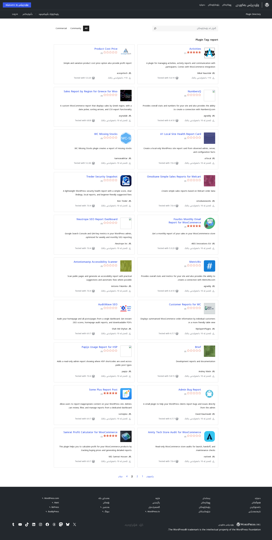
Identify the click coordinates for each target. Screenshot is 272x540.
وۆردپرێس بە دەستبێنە (17, 5)
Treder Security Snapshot (101, 176)
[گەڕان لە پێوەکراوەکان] (155, 28)
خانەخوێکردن (255, 507)
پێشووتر (150, 476)
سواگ (105, 512)
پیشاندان (206, 498)
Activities (195, 49)
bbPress (54, 507)
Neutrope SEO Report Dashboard (96, 219)
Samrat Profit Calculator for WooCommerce (90, 432)
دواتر (120, 476)
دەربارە (258, 498)
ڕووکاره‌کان (205, 503)
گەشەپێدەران (154, 507)
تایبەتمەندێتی (254, 512)
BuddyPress (52, 512)
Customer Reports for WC (185, 304)
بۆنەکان (106, 503)
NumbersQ (194, 91)
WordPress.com (50, 498)
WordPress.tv (152, 512)
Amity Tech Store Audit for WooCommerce (174, 432)
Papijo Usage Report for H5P (99, 347)
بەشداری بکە (103, 498)
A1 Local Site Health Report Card (180, 134)
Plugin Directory (253, 14)
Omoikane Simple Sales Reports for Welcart (174, 176)
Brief (198, 347)
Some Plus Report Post (103, 389)
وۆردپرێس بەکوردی (226, 525)
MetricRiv (195, 262)
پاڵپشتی (156, 503)
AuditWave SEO (107, 304)
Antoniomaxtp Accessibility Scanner (95, 262)
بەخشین (104, 507)
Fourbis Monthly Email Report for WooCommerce (185, 221)
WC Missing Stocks (105, 134)
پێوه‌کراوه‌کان (204, 507)
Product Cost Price (105, 49)
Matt (55, 503)
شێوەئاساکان (204, 512)
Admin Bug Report (189, 389)
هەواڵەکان (256, 503)
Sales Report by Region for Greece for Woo (90, 91)
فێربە (157, 498)
